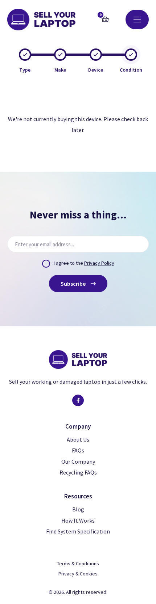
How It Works (78, 520)
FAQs (78, 450)
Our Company (78, 461)
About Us (78, 439)
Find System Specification (78, 531)
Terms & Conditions (78, 563)
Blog (78, 509)
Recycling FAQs (78, 472)
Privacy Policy (99, 263)
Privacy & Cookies (78, 573)
